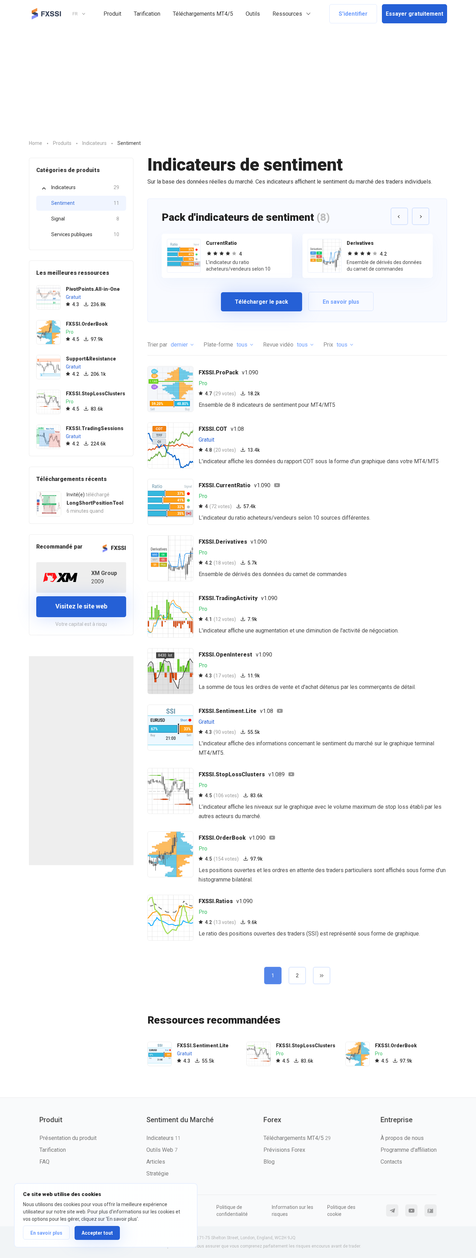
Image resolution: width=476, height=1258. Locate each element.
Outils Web (161, 1150)
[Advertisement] (238, 80)
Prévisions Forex (284, 1150)
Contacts (391, 1161)
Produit (112, 13)
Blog (269, 1161)
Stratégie (157, 1173)
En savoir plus (46, 1233)
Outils (253, 13)
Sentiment (85, 203)
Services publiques (85, 234)
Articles (155, 1161)
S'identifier (353, 13)
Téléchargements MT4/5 (203, 13)
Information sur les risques (292, 1210)
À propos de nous (402, 1138)
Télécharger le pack (261, 301)
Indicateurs (85, 187)
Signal (85, 219)
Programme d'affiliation (409, 1150)
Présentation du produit (68, 1138)
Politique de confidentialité (232, 1210)
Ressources (287, 13)
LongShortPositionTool (95, 503)
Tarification (147, 13)
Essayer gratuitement (414, 13)
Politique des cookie (341, 1210)
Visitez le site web (81, 606)
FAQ (44, 1161)
